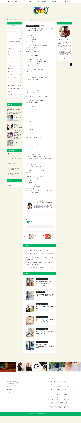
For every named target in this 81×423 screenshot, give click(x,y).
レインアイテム (14, 68)
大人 (52, 402)
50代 (66, 378)
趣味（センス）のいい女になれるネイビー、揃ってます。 (44, 332)
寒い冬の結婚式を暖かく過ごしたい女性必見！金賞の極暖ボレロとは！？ (44, 296)
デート (64, 391)
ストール (14, 45)
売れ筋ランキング (14, 74)
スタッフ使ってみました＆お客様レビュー (14, 42)
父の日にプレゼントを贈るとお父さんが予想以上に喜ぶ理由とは (15, 174)
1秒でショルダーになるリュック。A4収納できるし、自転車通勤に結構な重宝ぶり (45, 346)
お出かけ (65, 381)
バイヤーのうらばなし (14, 48)
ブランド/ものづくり (40, 291)
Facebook (17, 382)
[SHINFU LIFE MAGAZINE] (40, 14)
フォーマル (65, 394)
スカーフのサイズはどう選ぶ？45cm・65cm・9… (14, 110)
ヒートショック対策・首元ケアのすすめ (44, 307)
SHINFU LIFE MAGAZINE (39, 413)
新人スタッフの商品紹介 (14, 77)
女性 (56, 402)
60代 (70, 378)
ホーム (8, 378)
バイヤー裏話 (29, 1)
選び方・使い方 (54, 1)
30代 (57, 378)
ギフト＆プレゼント (14, 35)
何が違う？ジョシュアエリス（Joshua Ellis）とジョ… (14, 164)
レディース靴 (14, 71)
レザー (52, 399)
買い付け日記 (14, 94)
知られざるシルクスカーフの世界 (14, 88)
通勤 (64, 407)
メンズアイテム (14, 65)
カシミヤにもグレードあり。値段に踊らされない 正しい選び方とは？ (44, 320)
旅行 (66, 402)
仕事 (64, 399)
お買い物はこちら (67, 1)
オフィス (59, 386)
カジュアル (66, 386)
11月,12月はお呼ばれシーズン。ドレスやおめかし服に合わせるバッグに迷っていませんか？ (44, 283)
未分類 (14, 82)
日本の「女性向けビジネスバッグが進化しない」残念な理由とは (39, 254)
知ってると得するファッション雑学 (11, 382)
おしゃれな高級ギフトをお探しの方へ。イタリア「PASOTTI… (15, 169)
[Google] (26, 214)
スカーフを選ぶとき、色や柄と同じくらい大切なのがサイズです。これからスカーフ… (14, 113)
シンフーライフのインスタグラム (20, 379)
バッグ (14, 51)
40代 (61, 378)
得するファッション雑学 (42, 1)
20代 (52, 378)
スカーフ (52, 391)
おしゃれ (59, 381)
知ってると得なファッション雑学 (32, 25)
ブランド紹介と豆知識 (10, 383)
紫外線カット (14, 91)
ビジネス (59, 394)
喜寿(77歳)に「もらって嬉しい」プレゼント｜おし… (18, 135)
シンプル (66, 389)
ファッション (14, 57)
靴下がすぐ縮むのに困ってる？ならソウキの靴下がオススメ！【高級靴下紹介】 (39, 258)
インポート (53, 386)
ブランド (52, 397)
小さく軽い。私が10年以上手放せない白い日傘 (18, 143)
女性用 (61, 402)
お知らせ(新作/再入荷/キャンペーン (14, 25)
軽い (55, 407)
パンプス (14, 54)
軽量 (60, 407)
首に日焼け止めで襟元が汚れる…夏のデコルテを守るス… (18, 118)
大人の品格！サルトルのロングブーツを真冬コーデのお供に (15, 159)
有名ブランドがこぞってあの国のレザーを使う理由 (37, 250)
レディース (58, 399)
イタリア (59, 384)
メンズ (71, 397)
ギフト (52, 389)
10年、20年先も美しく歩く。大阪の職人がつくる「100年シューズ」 (39, 268)
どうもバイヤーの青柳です (64, 39)
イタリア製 (65, 384)
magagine (53, 381)
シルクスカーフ (59, 389)
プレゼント (65, 397)
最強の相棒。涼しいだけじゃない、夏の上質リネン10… (18, 126)
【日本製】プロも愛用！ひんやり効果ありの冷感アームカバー (15, 154)
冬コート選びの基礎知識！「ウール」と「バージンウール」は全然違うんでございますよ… (39, 263)
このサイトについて (16, 1)
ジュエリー (14, 38)
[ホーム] (8, 1)
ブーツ (14, 62)
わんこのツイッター (19, 380)
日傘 (71, 402)
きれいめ (52, 384)
